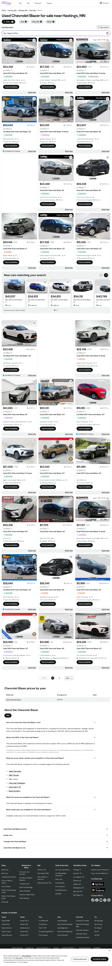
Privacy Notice (26, 956)
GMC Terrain (14, 775)
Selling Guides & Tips (44, 883)
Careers (56, 948)
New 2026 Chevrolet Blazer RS (82, 301)
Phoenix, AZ (77, 881)
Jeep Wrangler (62, 921)
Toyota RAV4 (6, 921)
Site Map (58, 894)
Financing (5, 902)
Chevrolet (32, 10)
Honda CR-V (24, 921)
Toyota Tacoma (7, 928)
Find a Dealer (6, 886)
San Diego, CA (78, 895)
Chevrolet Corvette (82, 921)
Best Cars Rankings (25, 887)
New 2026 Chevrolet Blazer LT (13, 301)
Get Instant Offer (43, 873)
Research (38, 3)
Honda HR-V (24, 935)
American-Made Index (26, 895)
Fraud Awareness (85, 948)
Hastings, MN (22, 10)
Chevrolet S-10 (15, 787)
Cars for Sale (12, 10)
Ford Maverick (43, 921)
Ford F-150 (42, 928)
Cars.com (18, 958)
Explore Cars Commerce (99, 870)
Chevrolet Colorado (82, 937)
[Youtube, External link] (100, 900)
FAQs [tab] (8, 715)
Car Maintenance (61, 890)
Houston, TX (77, 873)
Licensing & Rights (68, 948)
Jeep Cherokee (15, 771)
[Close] (109, 950)
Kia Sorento (98, 924)
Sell (28, 3)
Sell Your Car (41, 870)
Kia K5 (96, 931)
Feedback (97, 948)
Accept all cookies (99, 959)
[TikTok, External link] (92, 900)
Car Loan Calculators (62, 870)
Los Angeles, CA (78, 877)
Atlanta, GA (77, 884)
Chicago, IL (77, 870)
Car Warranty (59, 883)
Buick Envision (14, 791)
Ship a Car (58, 879)
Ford (40, 917)
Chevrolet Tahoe (81, 934)
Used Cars (5, 870)
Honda (22, 917)
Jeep (59, 917)
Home (4, 10)
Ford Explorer (43, 935)
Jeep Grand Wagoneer (65, 931)
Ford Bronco (43, 924)
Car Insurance (60, 886)
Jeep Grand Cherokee (65, 924)
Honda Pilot (24, 931)
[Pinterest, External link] (108, 900)
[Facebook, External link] (96, 900)
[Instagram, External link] (104, 900)
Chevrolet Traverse (82, 930)
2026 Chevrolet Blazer (13, 700)
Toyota (4, 917)
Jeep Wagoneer (62, 928)
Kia (95, 917)
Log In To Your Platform (99, 873)
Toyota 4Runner (7, 935)
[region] (56, 957)
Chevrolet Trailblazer (17, 783)
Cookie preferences (80, 959)
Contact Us (29, 948)
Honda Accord (25, 928)
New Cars (5, 873)
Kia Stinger (98, 928)
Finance (49, 3)
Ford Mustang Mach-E (46, 931)
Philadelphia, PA (78, 888)
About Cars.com (17, 948)
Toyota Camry (6, 931)
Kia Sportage (98, 921)
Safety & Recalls (24, 891)
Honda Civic (24, 924)
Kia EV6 (96, 935)
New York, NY (77, 891)
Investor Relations (42, 948)
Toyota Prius (6, 924)
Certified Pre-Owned (9, 877)
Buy (20, 3)
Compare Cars (24, 884)
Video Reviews (24, 898)
